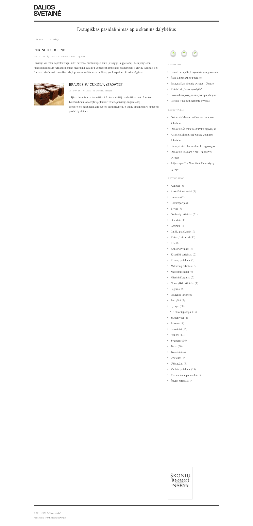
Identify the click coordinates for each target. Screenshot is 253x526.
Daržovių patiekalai (181, 214)
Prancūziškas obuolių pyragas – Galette (192, 83)
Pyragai (108, 90)
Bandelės (176, 197)
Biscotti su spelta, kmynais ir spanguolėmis (194, 72)
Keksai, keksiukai (180, 237)
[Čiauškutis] (195, 52)
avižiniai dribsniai (178, 396)
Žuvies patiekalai (180, 381)
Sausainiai (176, 329)
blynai (180, 401)
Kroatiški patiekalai (181, 254)
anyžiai (180, 391)
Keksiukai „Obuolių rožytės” (186, 89)
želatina (213, 454)
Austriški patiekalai (181, 191)
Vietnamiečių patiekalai (184, 375)
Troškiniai (176, 352)
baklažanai (194, 396)
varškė (206, 449)
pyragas (204, 427)
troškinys (173, 444)
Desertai (99, 90)
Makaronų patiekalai (182, 266)
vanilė (194, 448)
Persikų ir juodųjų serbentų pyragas (190, 101)
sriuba (187, 439)
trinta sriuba (208, 439)
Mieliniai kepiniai (180, 277)
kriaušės (201, 417)
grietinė (187, 406)
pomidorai (174, 429)
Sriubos (175, 335)
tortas (196, 438)
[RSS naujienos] (173, 52)
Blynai (174, 208)
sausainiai (201, 434)
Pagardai (175, 289)
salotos (186, 433)
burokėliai (189, 401)
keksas (173, 417)
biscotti (172, 402)
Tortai (174, 346)
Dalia (52, 56)
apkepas (198, 391)
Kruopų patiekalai (181, 260)
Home (46, 39)
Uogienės (80, 56)
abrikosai (172, 391)
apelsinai (189, 391)
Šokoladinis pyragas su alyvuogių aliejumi (194, 95)
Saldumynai (177, 317)
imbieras (174, 411)
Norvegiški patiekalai (182, 283)
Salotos (175, 323)
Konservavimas (67, 56)
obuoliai (196, 422)
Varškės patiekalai (181, 369)
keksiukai (188, 417)
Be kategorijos (179, 203)
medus (210, 417)
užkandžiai (177, 448)
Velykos (172, 455)
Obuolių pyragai (183, 312)
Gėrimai (175, 226)
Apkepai (175, 185)
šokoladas (198, 454)
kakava (189, 411)
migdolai (172, 423)
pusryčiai (188, 429)
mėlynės (182, 423)
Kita (173, 243)
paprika (210, 423)
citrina (174, 406)
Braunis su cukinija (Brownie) (96, 84)
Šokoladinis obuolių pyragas (186, 78)
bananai (205, 396)
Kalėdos (202, 412)
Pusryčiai (176, 300)
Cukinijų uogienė (49, 50)
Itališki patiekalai (180, 231)
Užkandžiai (177, 363)
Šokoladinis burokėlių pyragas (199, 129)
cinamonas (206, 401)
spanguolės (175, 439)
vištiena (182, 455)
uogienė (183, 444)
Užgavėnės (194, 444)
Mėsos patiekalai (180, 271)
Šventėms (176, 340)
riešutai (173, 433)
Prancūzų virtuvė (180, 294)
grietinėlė (203, 406)
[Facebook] (184, 52)
